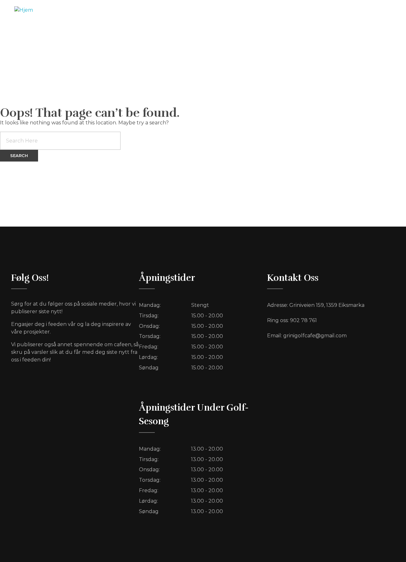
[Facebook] (358, 14)
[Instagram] (384, 14)
